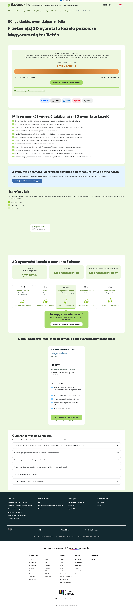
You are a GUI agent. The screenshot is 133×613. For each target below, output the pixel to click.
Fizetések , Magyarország (32, 11)
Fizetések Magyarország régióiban (20, 505)
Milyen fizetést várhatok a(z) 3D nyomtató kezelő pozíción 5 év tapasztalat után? (40, 467)
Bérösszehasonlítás (71, 5)
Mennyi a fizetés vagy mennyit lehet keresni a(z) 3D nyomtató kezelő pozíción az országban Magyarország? (49, 445)
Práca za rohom (33, 571)
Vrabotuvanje (79, 565)
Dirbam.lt (62, 568)
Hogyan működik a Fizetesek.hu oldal (50, 505)
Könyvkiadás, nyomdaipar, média (63, 11)
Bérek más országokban (16, 509)
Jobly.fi (92, 559)
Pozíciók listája (37, 5)
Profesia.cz (32, 565)
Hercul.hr (77, 568)
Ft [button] (114, 5)
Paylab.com (48, 576)
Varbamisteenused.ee (66, 582)
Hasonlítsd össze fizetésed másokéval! (66, 82)
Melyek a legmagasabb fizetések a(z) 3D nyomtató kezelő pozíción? (36, 453)
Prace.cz (31, 568)
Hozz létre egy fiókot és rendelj (66, 417)
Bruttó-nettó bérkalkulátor (17, 515)
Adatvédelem (65, 530)
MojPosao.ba (78, 562)
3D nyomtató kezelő (38, 226)
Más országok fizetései (76, 502)
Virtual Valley (78, 571)
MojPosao (78, 559)
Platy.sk (47, 573)
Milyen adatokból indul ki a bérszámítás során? (29, 481)
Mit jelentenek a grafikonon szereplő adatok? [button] (29, 91)
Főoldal (10, 11)
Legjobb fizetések (14, 518)
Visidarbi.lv (63, 571)
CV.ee (61, 565)
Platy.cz (47, 571)
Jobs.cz (31, 559)
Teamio (47, 562)
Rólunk (40, 509)
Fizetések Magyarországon (17, 502)
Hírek (99, 505)
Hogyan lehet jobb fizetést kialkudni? (26, 474)
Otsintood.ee (64, 573)
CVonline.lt (63, 559)
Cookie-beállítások (91, 530)
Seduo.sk (47, 568)
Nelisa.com (32, 579)
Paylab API (71, 509)
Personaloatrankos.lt (66, 576)
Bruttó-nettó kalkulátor (53, 5)
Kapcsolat (100, 502)
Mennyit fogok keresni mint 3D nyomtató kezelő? (30, 460)
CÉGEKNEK (107, 5)
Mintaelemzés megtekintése (65, 421)
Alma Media (87, 536)
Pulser (77, 573)
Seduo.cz (47, 565)
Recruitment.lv (64, 579)
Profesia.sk (32, 562)
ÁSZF (40, 502)
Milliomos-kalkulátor (15, 512)
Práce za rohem (33, 573)
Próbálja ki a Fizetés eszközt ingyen (27, 181)
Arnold (46, 559)
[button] (121, 5)
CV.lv (61, 562)
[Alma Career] (66, 592)
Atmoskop (32, 576)
